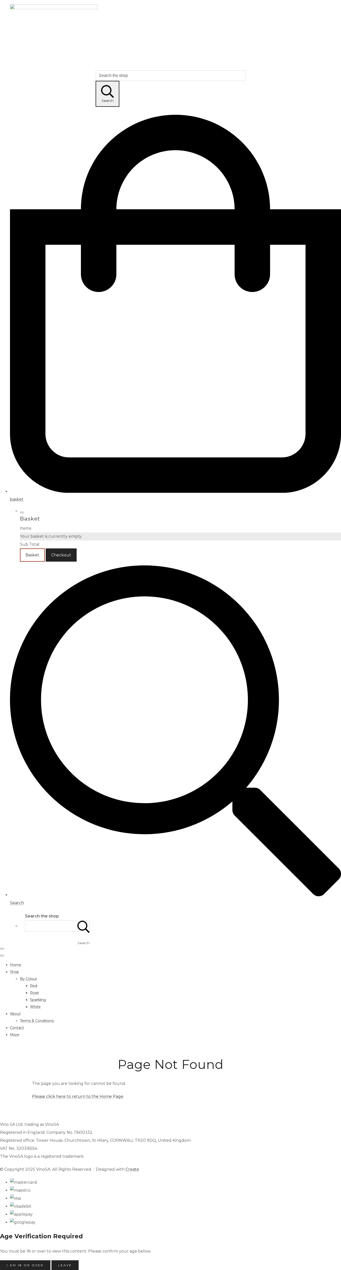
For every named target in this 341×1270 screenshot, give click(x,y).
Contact (17, 1027)
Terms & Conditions (37, 1020)
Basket (32, 555)
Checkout (61, 555)
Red (33, 986)
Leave (65, 1265)
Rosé (34, 993)
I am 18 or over (25, 1265)
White (35, 1007)
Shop (14, 972)
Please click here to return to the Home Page (77, 1096)
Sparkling (38, 1000)
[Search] (83, 926)
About (15, 1014)
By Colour (28, 979)
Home (15, 965)
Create (132, 1169)
